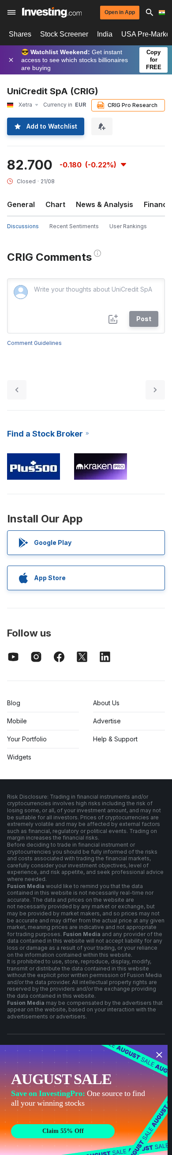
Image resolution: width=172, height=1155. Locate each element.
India (104, 34)
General (21, 204)
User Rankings (128, 226)
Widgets (19, 757)
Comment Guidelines (34, 343)
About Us (106, 703)
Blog (13, 703)
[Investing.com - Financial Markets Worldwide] (52, 12)
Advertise (107, 721)
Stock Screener (64, 34)
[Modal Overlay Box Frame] (84, 1100)
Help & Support (115, 739)
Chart (55, 204)
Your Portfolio (27, 739)
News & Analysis (104, 204)
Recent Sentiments (74, 226)
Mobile (17, 721)
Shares (20, 34)
